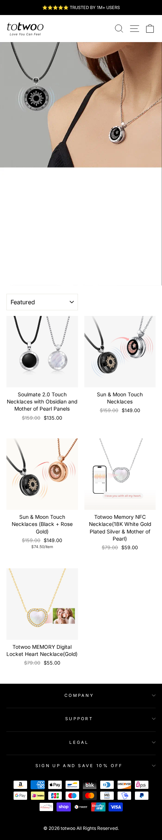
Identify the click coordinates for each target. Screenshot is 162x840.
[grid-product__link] (42, 351)
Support (79, 718)
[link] (25, 28)
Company (79, 695)
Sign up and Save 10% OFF (79, 765)
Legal (79, 742)
